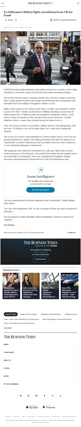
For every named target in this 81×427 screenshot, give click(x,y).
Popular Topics (10, 314)
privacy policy (31, 416)
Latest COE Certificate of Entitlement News (19, 323)
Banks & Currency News (28, 314)
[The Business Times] (38, 3)
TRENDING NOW (11, 270)
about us (8, 416)
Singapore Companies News (51, 314)
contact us (16, 416)
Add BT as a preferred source (64, 20)
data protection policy (69, 416)
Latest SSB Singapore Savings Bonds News (57, 319)
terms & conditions (44, 416)
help (23, 416)
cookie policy (56, 416)
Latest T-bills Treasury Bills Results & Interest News (21, 319)
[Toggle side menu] (2, 3)
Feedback (72, 232)
